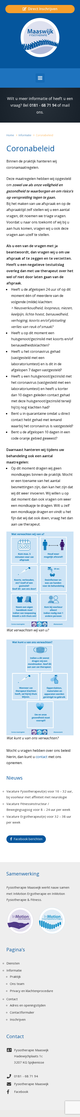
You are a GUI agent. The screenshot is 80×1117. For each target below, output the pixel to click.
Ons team (17, 983)
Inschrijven (18, 1019)
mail (66, 105)
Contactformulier (22, 1012)
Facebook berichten (27, 839)
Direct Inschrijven (41, 8)
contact (41, 756)
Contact (12, 999)
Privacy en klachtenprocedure (31, 991)
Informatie (25, 135)
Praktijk (15, 976)
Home (10, 135)
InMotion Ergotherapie (30, 893)
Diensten (13, 963)
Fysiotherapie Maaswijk (31, 1084)
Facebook (21, 1091)
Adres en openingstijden (28, 1005)
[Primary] (40, 78)
